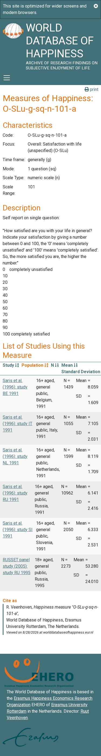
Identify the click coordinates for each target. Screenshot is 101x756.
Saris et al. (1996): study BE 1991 (15, 387)
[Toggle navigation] (7, 78)
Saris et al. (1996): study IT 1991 (17, 424)
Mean (67, 365)
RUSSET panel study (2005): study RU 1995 (16, 566)
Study (9, 365)
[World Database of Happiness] (13, 44)
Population (33, 365)
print (93, 89)
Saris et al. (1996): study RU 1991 (15, 493)
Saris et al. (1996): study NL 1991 (15, 456)
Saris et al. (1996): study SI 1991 (18, 530)
